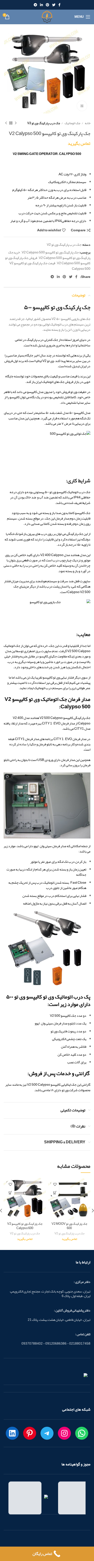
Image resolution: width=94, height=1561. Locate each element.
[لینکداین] (12, 1433)
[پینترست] (29, 1433)
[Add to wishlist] (55, 1184)
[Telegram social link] (35, 5)
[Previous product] (15, 123)
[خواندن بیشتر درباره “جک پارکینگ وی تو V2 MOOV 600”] (55, 1193)
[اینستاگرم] (64, 1433)
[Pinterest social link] (47, 5)
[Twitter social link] (54, 5)
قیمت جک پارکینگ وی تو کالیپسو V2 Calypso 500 (49, 266)
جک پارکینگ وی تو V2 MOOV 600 (69, 1226)
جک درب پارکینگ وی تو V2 (43, 123)
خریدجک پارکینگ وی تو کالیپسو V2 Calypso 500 (49, 255)
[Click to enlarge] (82, 106)
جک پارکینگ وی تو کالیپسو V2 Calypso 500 (50, 252)
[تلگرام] (47, 1433)
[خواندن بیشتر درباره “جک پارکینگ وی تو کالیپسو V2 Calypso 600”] (10, 1193)
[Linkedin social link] (41, 5)
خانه (87, 123)
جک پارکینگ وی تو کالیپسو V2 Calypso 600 (24, 1226)
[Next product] (6, 123)
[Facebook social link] (59, 5)
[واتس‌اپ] (81, 1433)
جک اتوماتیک (72, 123)
